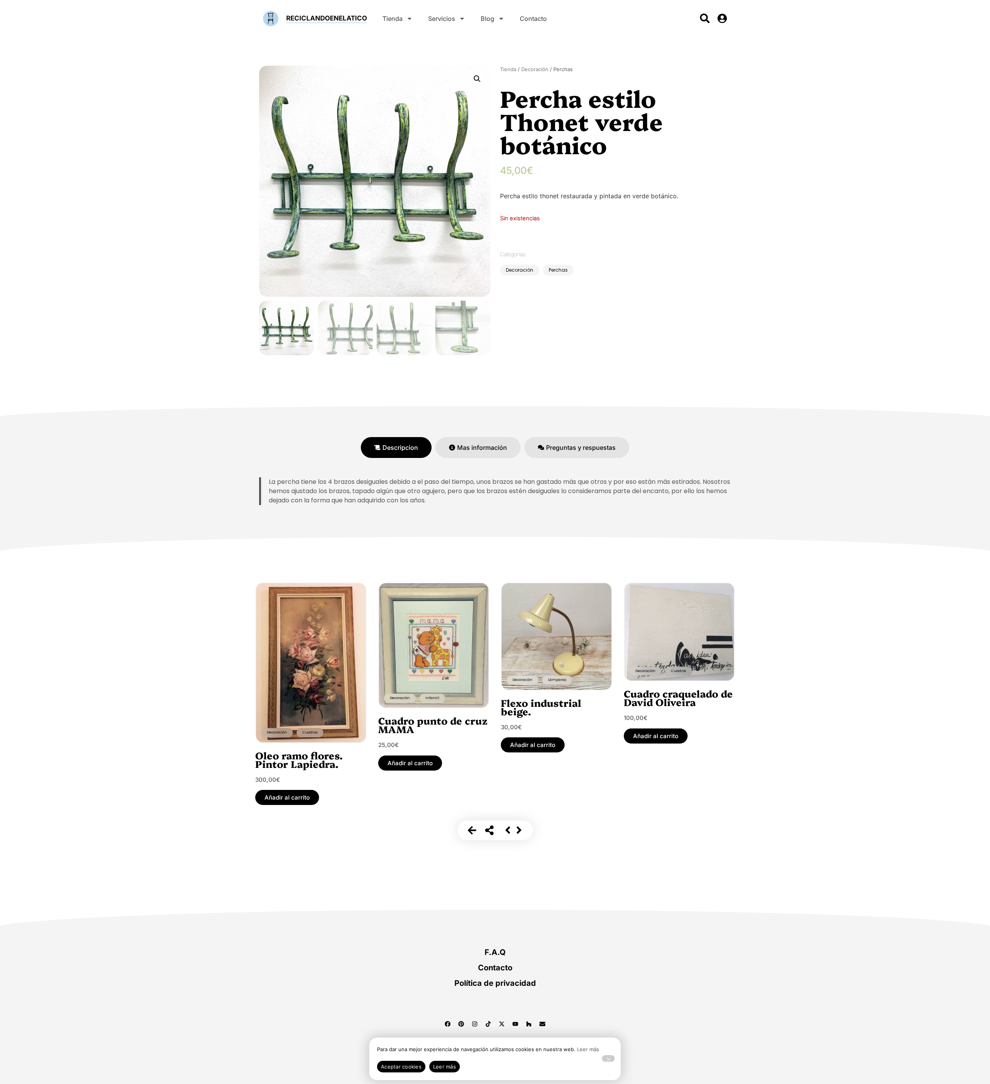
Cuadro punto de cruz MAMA (433, 724)
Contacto (533, 18)
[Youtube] (515, 1024)
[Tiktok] (488, 1024)
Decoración (534, 69)
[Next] (519, 830)
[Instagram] (475, 1024)
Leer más (588, 1049)
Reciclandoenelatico (326, 18)
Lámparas (557, 679)
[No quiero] (608, 1058)
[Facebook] (448, 1024)
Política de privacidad (495, 983)
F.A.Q (495, 952)
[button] (477, 79)
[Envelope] (542, 1024)
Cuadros (309, 732)
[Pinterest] (461, 1024)
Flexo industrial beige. (541, 707)
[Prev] (508, 830)
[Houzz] (529, 1024)
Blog (487, 18)
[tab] (396, 447)
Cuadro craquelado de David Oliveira (678, 697)
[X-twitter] (502, 1024)
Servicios (441, 18)
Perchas (558, 270)
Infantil (432, 698)
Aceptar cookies (401, 1067)
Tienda (392, 18)
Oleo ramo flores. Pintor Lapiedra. (299, 759)
